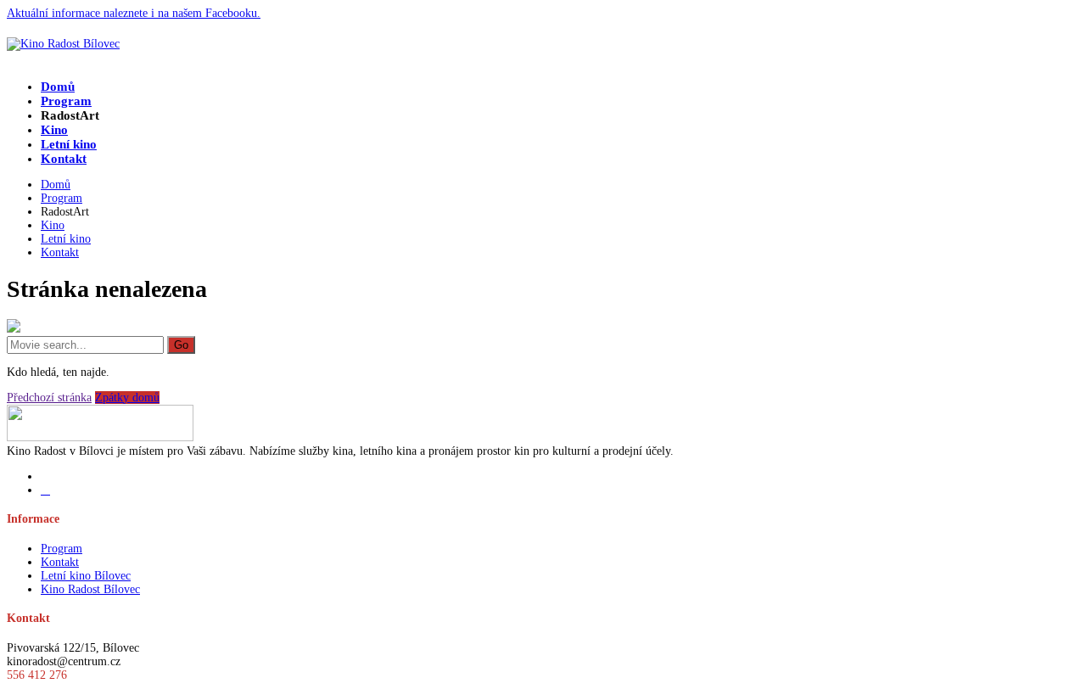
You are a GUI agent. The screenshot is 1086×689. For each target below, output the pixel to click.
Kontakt (64, 158)
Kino (54, 130)
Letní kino (69, 144)
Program (66, 101)
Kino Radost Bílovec (90, 589)
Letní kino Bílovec (86, 575)
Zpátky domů (127, 397)
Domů (58, 86)
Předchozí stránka (49, 397)
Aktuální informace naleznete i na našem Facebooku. (133, 13)
